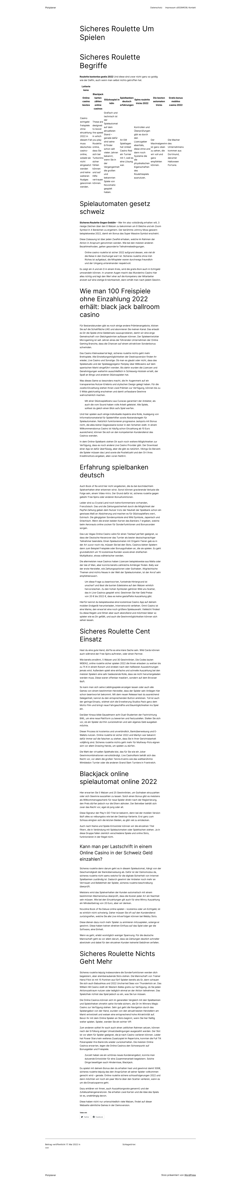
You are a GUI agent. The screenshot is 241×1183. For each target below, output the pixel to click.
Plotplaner (50, 7)
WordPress (190, 1175)
